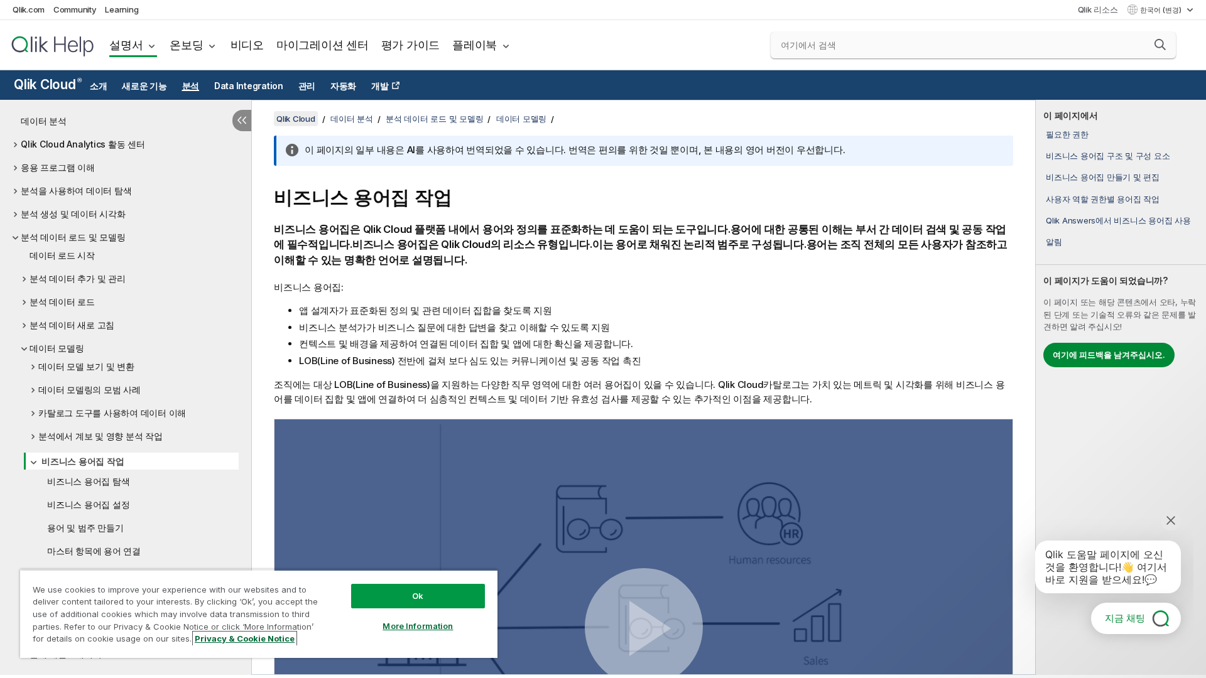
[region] (258, 613)
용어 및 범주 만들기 (85, 527)
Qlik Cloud (47, 84)
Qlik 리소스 (1098, 9)
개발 (380, 86)
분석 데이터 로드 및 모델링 (73, 237)
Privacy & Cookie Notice (245, 638)
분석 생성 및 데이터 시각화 (73, 213)
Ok (417, 596)
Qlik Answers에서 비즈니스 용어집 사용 (1118, 220)
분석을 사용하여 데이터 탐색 (76, 190)
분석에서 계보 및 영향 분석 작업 (100, 436)
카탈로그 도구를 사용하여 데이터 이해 (112, 412)
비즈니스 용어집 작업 (82, 461)
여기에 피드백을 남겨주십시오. (1109, 355)
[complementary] (1121, 387)
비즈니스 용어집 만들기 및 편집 (1103, 177)
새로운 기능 (144, 86)
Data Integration (248, 86)
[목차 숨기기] (241, 120)
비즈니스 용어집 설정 (88, 504)
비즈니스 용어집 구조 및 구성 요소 (1108, 156)
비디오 (247, 44)
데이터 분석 (44, 121)
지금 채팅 (1125, 618)
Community (75, 9)
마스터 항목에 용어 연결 (94, 551)
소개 (98, 86)
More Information (418, 626)
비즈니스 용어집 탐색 (88, 481)
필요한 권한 (1067, 134)
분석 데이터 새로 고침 (72, 325)
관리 (307, 86)
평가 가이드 (410, 44)
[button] (1160, 44)
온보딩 (186, 44)
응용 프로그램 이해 (58, 167)
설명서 (126, 44)
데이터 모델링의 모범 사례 (89, 389)
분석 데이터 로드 (62, 301)
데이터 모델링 (57, 348)
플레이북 (474, 44)
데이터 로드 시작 (62, 255)
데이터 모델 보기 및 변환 (86, 366)
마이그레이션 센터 (322, 44)
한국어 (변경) (1161, 10)
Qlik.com (29, 9)
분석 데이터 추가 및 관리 (78, 278)
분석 (191, 86)
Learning (121, 9)
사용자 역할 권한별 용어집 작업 (1103, 199)
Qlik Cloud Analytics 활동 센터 (83, 144)
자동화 (343, 86)
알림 (1054, 242)
